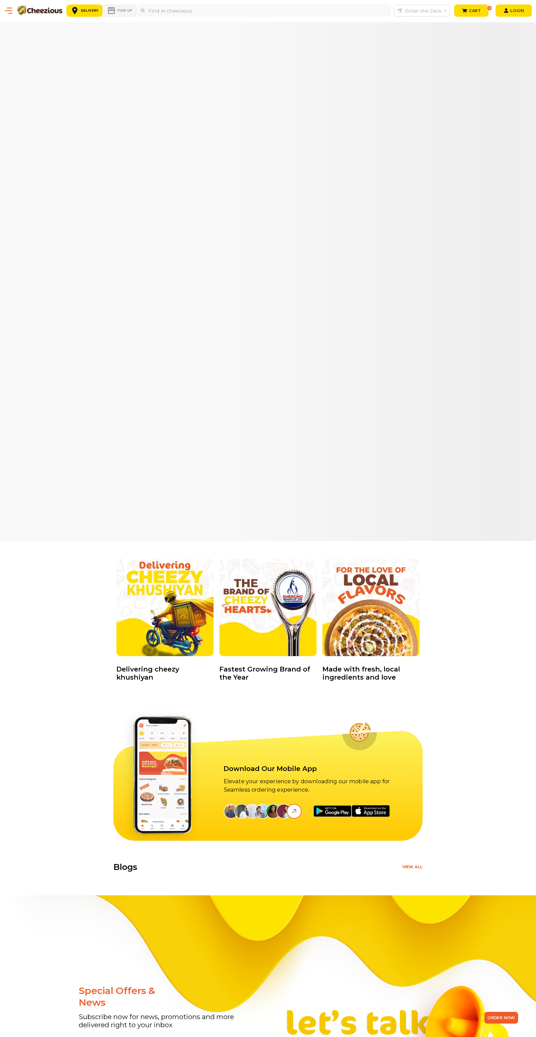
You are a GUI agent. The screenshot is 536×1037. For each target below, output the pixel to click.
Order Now (501, 1017)
